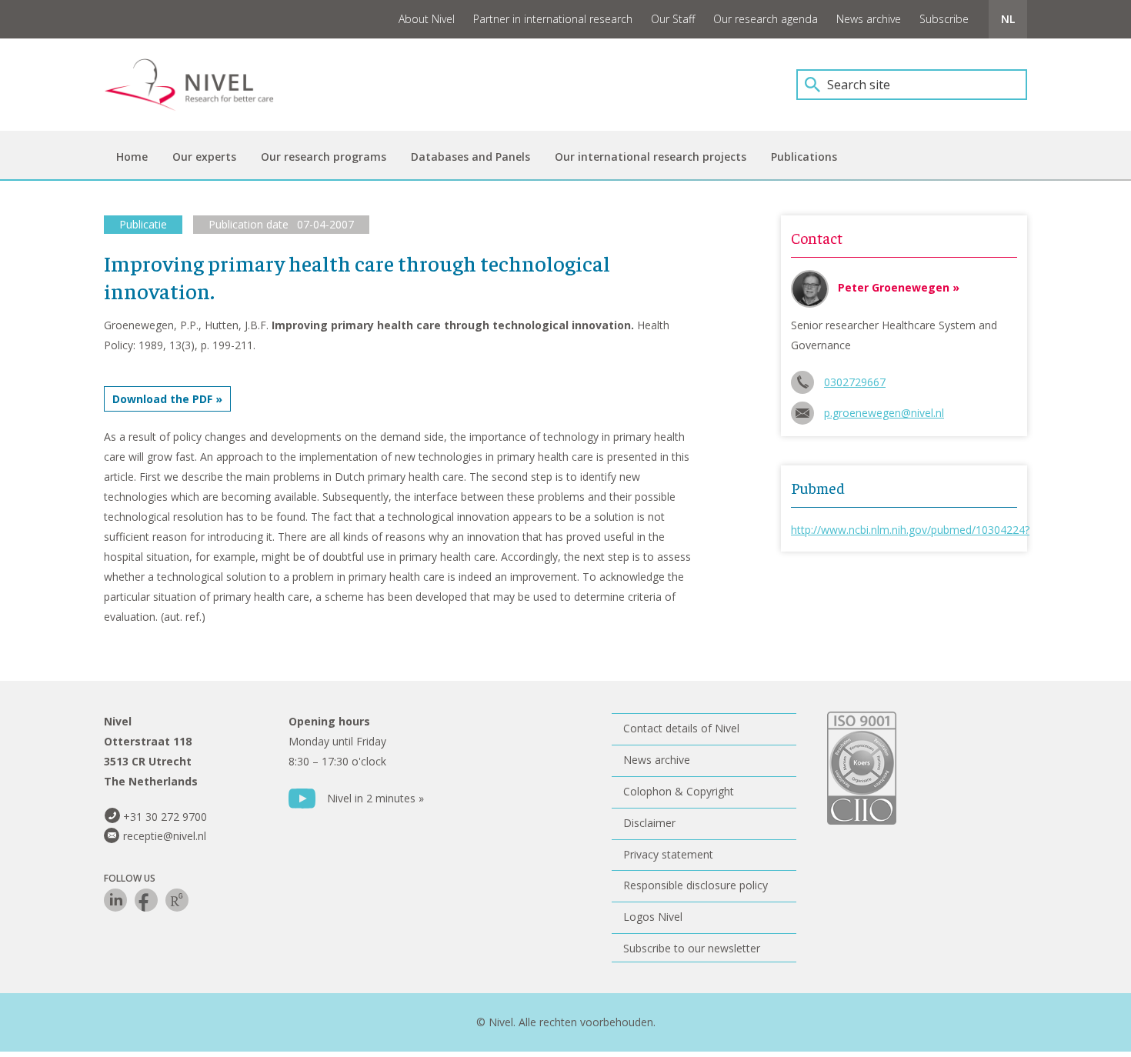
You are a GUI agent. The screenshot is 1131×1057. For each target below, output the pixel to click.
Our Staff (673, 19)
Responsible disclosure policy (695, 885)
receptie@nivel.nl (164, 836)
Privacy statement (668, 854)
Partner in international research (552, 19)
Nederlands (1008, 19)
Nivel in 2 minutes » (375, 798)
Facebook (146, 900)
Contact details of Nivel (681, 728)
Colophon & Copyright (678, 791)
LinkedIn (115, 900)
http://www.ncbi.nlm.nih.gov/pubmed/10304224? (910, 529)
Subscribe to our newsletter (691, 948)
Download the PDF (162, 399)
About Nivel (427, 19)
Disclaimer (649, 822)
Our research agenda (765, 19)
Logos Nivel (652, 916)
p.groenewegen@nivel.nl (884, 412)
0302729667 (855, 382)
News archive (868, 19)
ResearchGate (176, 900)
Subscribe (944, 19)
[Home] (200, 85)
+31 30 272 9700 (165, 816)
